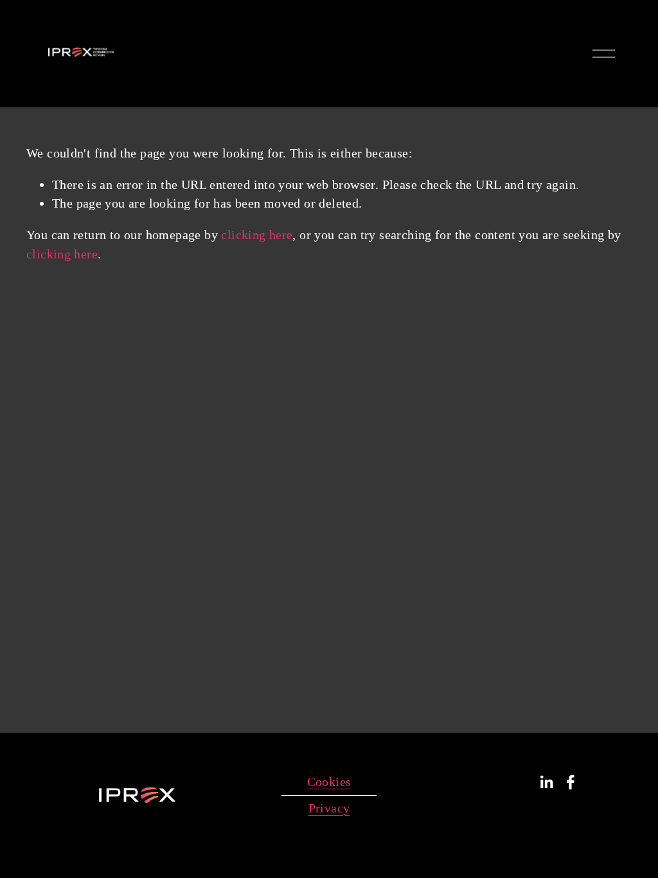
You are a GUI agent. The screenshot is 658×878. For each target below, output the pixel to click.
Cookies (329, 782)
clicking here (256, 235)
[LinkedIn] (546, 782)
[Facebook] (570, 782)
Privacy (329, 808)
